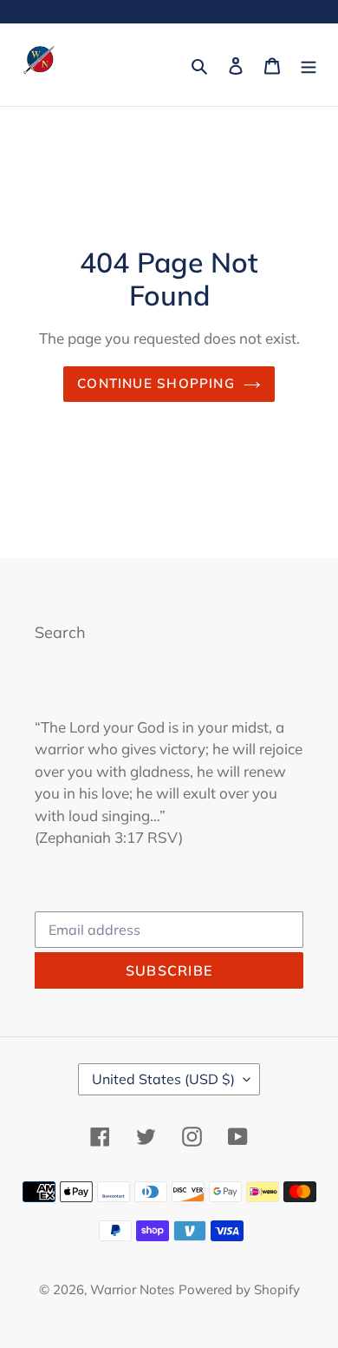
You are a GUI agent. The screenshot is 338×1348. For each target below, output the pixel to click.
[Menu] (308, 64)
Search (60, 632)
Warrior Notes (132, 1289)
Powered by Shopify (239, 1289)
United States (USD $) (163, 1079)
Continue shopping (156, 383)
